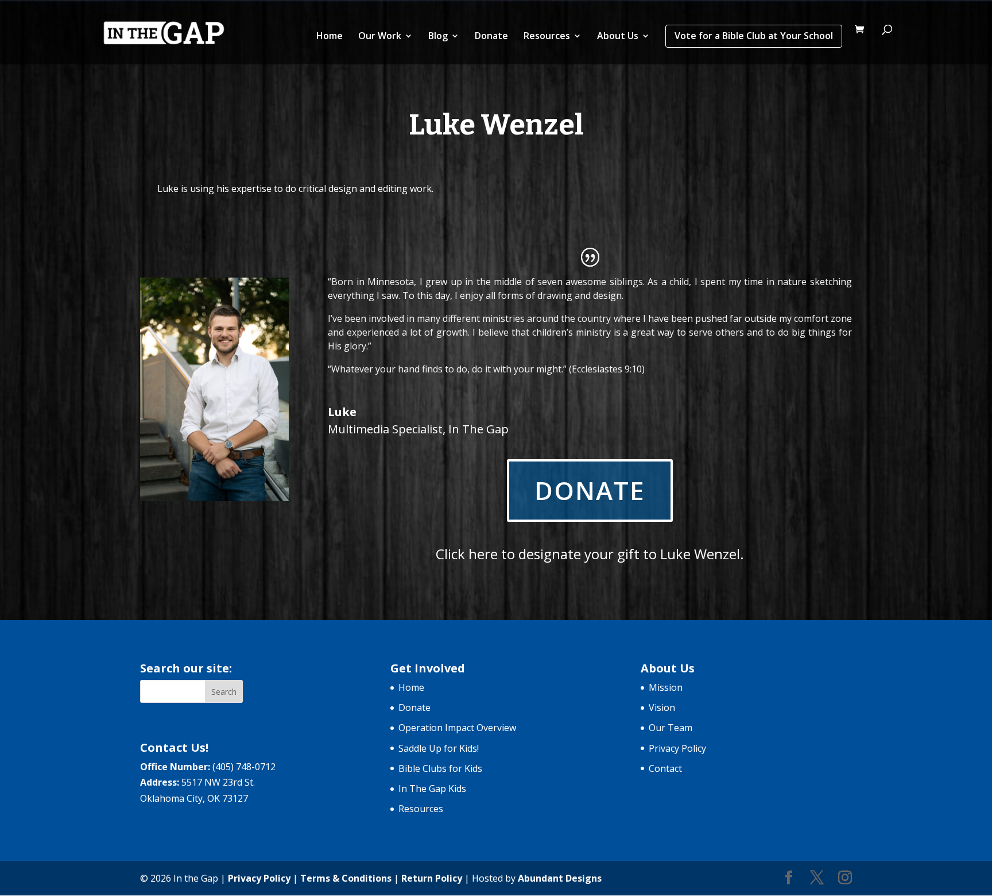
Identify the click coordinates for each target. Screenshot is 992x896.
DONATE (589, 490)
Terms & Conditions (346, 878)
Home (329, 37)
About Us (617, 37)
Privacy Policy (677, 748)
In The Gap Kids (432, 788)
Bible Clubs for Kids (440, 768)
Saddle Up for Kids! (438, 748)
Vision (662, 707)
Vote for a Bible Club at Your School (754, 35)
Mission (666, 687)
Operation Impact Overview (457, 727)
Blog (438, 37)
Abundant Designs (560, 878)
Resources (547, 37)
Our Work (379, 37)
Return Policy (431, 878)
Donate (491, 37)
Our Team (670, 727)
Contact (665, 768)
